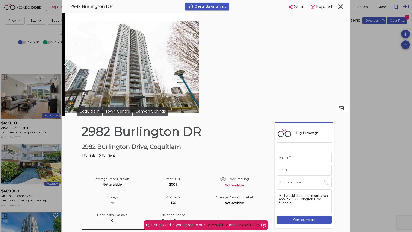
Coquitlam (89, 111)
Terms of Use (217, 225)
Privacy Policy (249, 225)
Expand (323, 6)
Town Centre (117, 111)
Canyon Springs (150, 111)
